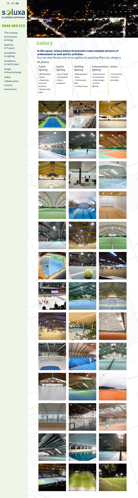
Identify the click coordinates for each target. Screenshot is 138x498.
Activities (115, 80)
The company (11, 32)
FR (8, 3)
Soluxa (113, 66)
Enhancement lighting (100, 68)
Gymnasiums (62, 77)
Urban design (98, 80)
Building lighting (79, 68)
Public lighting (43, 68)
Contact (8, 85)
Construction (116, 74)
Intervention (10, 89)
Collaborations (11, 81)
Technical (115, 77)
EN (17, 3)
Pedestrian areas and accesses (44, 83)
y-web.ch (95, 494)
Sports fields (62, 74)
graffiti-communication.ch (80, 494)
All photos (43, 62)
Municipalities (45, 74)
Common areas (81, 86)
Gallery (7, 77)
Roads (42, 77)
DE (12, 3)
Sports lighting (60, 68)
